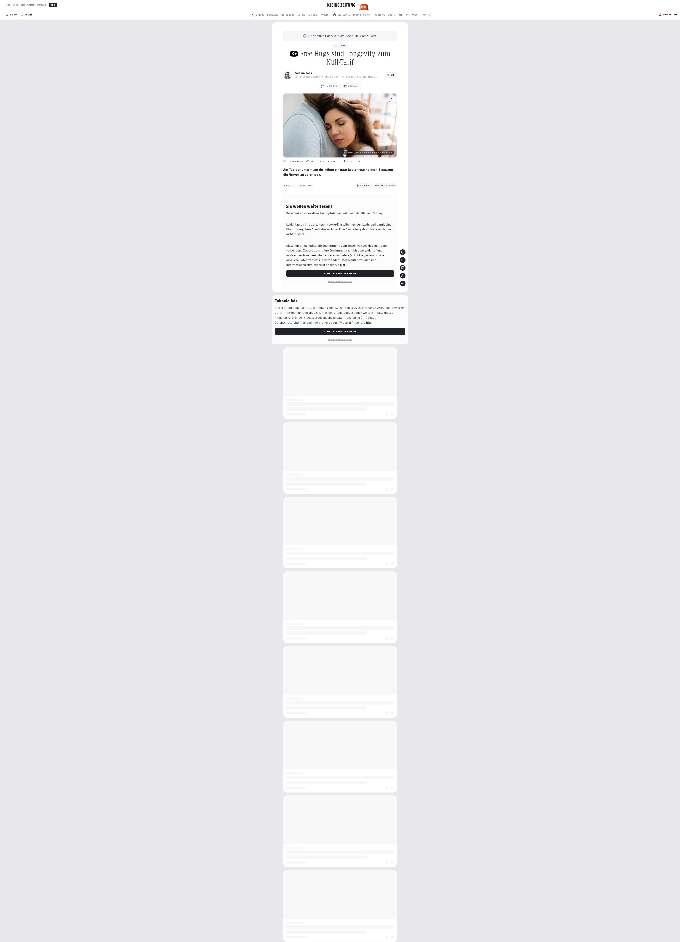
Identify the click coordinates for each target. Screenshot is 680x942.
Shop (15, 5)
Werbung (41, 5)
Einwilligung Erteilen (340, 273)
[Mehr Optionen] (403, 283)
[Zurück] (252, 14)
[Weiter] (429, 14)
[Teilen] (403, 276)
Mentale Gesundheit (385, 185)
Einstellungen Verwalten (340, 281)
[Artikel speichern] (403, 268)
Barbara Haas (303, 73)
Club (8, 5)
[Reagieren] (403, 252)
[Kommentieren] (403, 260)
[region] (341, 15)
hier (342, 264)
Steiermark (365, 185)
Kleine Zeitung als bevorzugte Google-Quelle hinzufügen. (342, 35)
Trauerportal (27, 5)
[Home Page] (341, 5)
